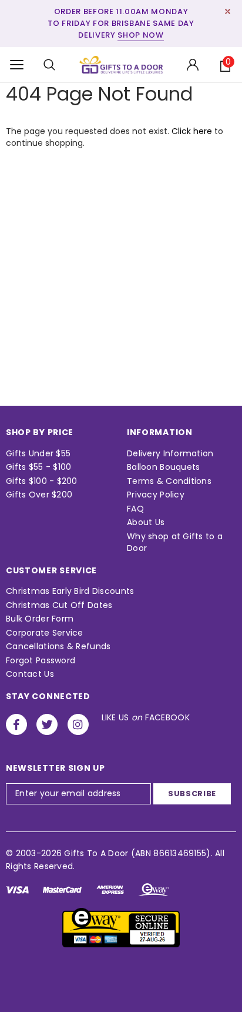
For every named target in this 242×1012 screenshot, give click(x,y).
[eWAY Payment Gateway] (121, 927)
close (227, 11)
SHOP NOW (140, 35)
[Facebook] (16, 724)
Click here (193, 131)
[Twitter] (47, 724)
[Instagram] (78, 724)
